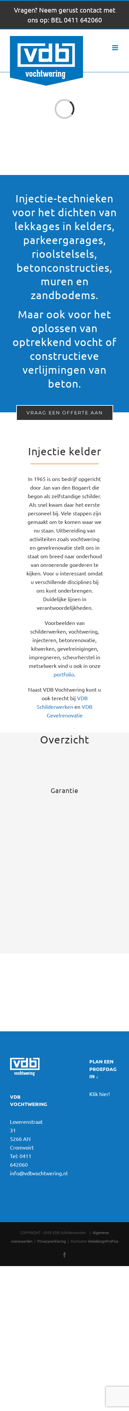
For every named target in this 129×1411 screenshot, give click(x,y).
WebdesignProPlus (103, 1241)
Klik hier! (99, 1093)
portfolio (64, 674)
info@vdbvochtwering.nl (38, 1173)
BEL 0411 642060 (76, 20)
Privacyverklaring (51, 1241)
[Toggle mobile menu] (115, 47)
